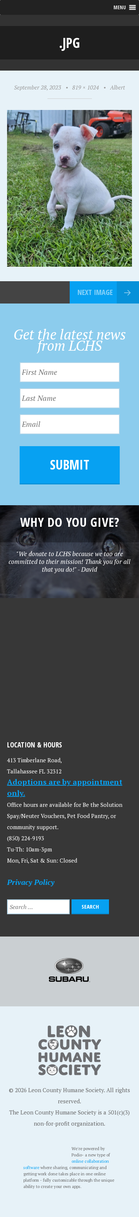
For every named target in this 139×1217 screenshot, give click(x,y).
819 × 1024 (85, 87)
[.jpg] (69, 264)
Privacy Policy (30, 882)
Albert (117, 87)
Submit (69, 464)
